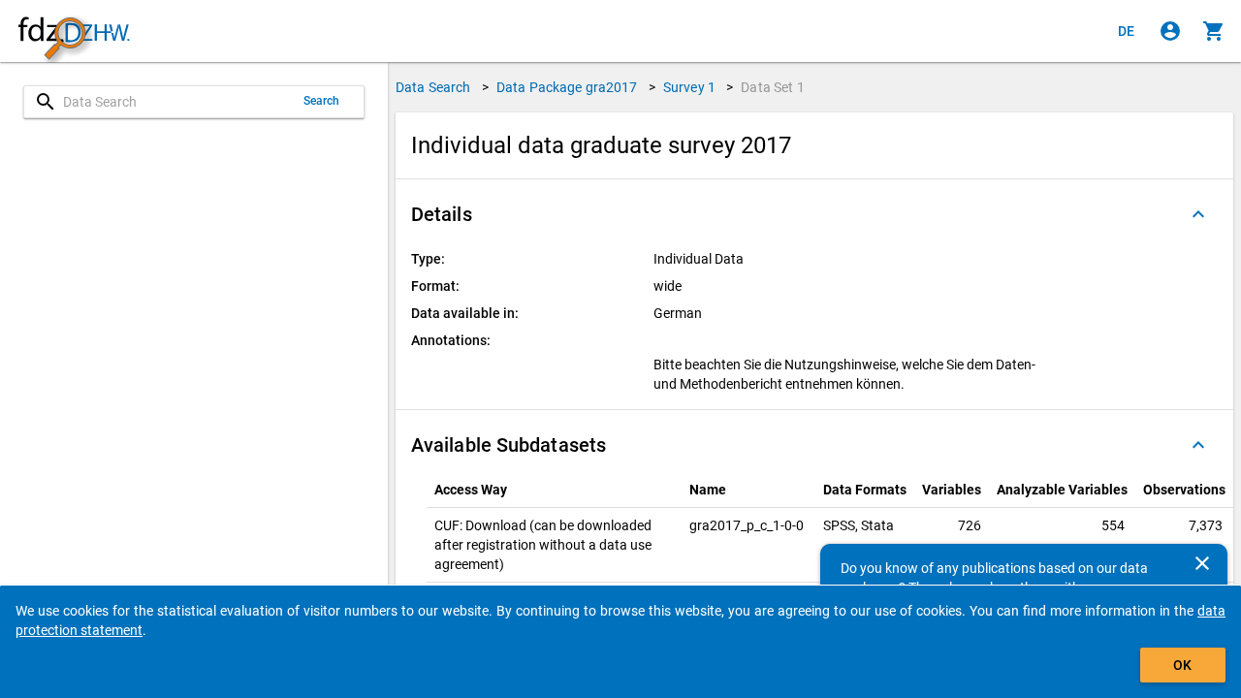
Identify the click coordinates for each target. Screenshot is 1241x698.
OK (1182, 665)
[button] (814, 214)
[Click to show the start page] (74, 31)
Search (321, 101)
